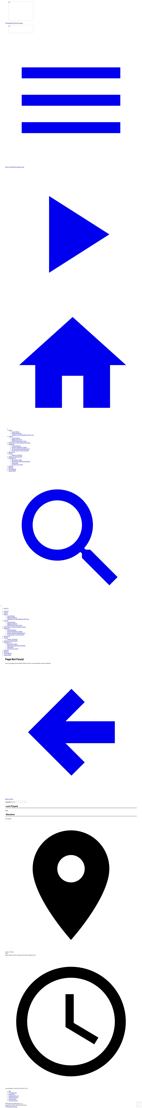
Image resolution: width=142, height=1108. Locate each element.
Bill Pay (11, 468)
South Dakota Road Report (21, 449)
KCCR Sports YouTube (19, 441)
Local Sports (16, 438)
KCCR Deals (12, 469)
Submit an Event (17, 464)
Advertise (15, 463)
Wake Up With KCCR (15, 457)
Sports (11, 436)
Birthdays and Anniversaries (21, 461)
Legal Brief (12, 471)
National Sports (17, 439)
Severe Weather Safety (19, 447)
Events (11, 466)
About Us (12, 452)
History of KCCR (17, 455)
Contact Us (12, 458)
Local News (15, 432)
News (10, 430)
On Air (11, 453)
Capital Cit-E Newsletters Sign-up (23, 435)
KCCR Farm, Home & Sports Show (19, 443)
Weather (11, 444)
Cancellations (16, 446)
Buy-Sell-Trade (17, 460)
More (6, 810)
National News (16, 433)
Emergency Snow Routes (20, 450)
